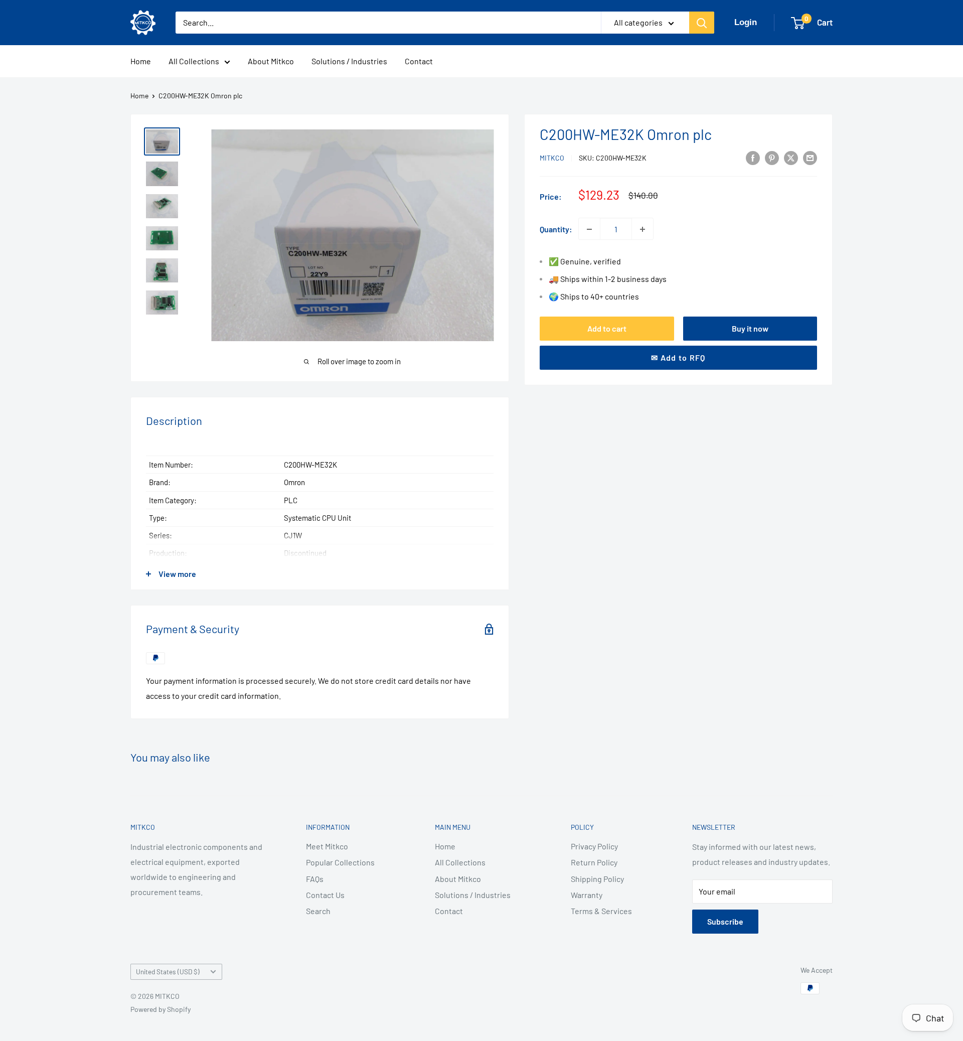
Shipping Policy (597, 878)
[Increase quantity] (642, 229)
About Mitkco (271, 61)
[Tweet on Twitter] (791, 157)
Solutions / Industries (349, 61)
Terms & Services (601, 911)
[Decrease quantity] (589, 229)
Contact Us (325, 895)
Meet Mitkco (327, 846)
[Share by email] (810, 157)
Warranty (586, 895)
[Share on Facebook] (753, 157)
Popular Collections (340, 862)
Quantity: (556, 229)
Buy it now (750, 328)
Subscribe (725, 921)
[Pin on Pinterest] (772, 157)
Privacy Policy (594, 846)
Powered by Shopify (160, 1009)
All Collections (194, 61)
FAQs (315, 878)
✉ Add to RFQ (678, 357)
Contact (419, 61)
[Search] (701, 23)
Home (140, 61)
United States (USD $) (168, 971)
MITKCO (552, 158)
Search (318, 911)
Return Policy (594, 862)
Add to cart (606, 328)
